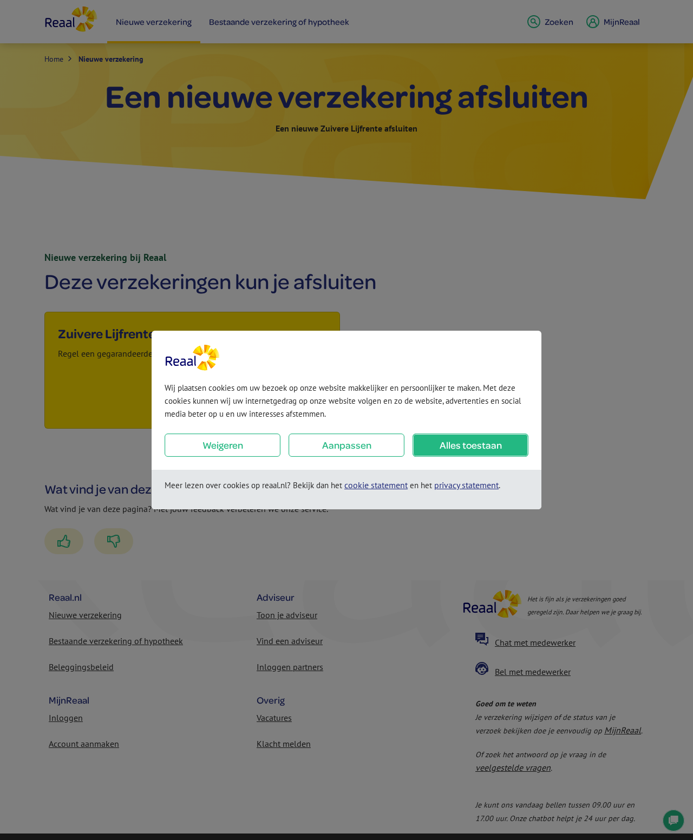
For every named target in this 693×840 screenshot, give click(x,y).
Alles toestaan (471, 445)
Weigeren (222, 445)
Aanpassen (346, 445)
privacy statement (466, 485)
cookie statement (376, 485)
